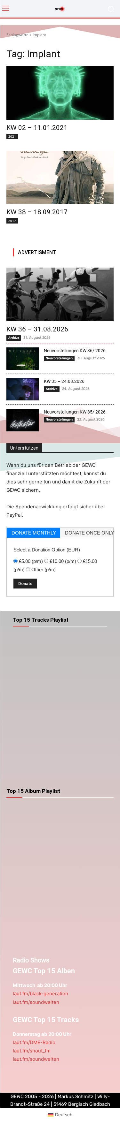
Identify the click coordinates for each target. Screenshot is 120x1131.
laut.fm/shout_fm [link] (32, 1051)
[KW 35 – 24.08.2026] (22, 389)
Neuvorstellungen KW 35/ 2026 (75, 411)
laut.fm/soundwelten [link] (36, 1002)
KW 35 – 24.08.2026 (64, 381)
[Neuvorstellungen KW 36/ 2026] (22, 358)
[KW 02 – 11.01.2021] (60, 93)
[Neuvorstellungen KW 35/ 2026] (22, 420)
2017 (12, 220)
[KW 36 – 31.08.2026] (60, 294)
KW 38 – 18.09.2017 (37, 212)
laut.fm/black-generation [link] (40, 994)
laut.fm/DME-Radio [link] (34, 1042)
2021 (12, 136)
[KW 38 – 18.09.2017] (60, 177)
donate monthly (34, 532)
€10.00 (63, 561)
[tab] (33, 533)
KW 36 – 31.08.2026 (37, 329)
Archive (13, 337)
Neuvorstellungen (59, 358)
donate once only (89, 532)
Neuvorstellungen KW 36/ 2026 (75, 350)
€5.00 (31, 561)
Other (43, 569)
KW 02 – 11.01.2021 (37, 128)
